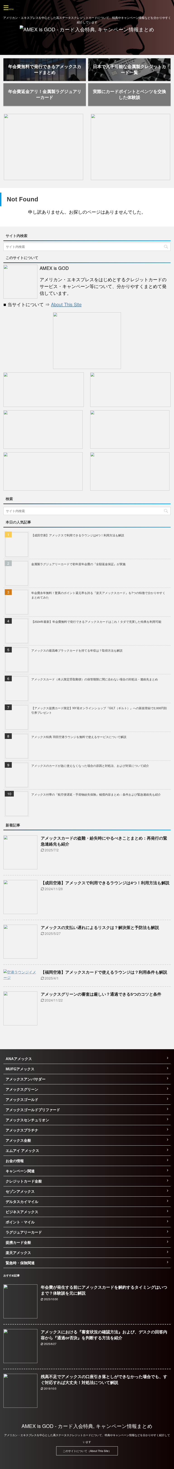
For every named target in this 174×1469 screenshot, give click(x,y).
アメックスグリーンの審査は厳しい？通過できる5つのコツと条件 (101, 994)
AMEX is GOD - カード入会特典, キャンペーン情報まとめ (87, 1425)
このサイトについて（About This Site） (87, 1451)
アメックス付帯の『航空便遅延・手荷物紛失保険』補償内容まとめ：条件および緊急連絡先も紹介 (96, 794)
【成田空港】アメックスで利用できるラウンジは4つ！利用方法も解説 (77, 535)
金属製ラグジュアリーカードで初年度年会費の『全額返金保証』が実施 (78, 564)
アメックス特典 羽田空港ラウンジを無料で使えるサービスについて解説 (78, 737)
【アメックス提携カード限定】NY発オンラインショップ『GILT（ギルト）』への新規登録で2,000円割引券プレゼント (99, 710)
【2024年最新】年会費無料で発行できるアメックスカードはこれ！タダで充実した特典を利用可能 (96, 621)
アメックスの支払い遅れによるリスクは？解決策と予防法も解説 (100, 927)
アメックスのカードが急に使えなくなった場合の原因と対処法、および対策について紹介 (90, 765)
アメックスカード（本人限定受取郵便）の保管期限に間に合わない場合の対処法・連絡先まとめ (94, 679)
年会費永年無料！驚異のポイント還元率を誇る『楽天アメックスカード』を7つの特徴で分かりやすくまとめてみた (98, 595)
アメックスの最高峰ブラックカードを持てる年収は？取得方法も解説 (77, 650)
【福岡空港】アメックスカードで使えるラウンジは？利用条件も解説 (104, 972)
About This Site (66, 304)
